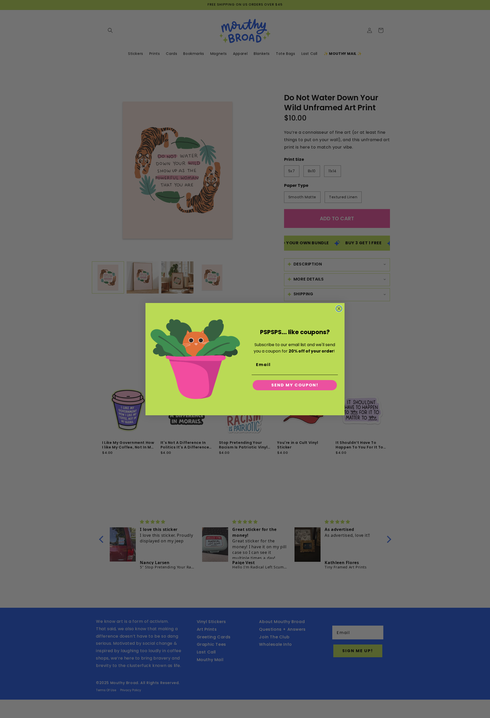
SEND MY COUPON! (294, 385)
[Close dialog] (339, 309)
